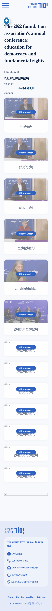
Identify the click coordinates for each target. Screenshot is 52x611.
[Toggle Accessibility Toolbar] (6, 21)
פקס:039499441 (19, 575)
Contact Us (13, 597)
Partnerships (27, 597)
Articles (41, 597)
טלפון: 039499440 (20, 561)
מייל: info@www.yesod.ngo (25, 568)
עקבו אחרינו (17, 554)
